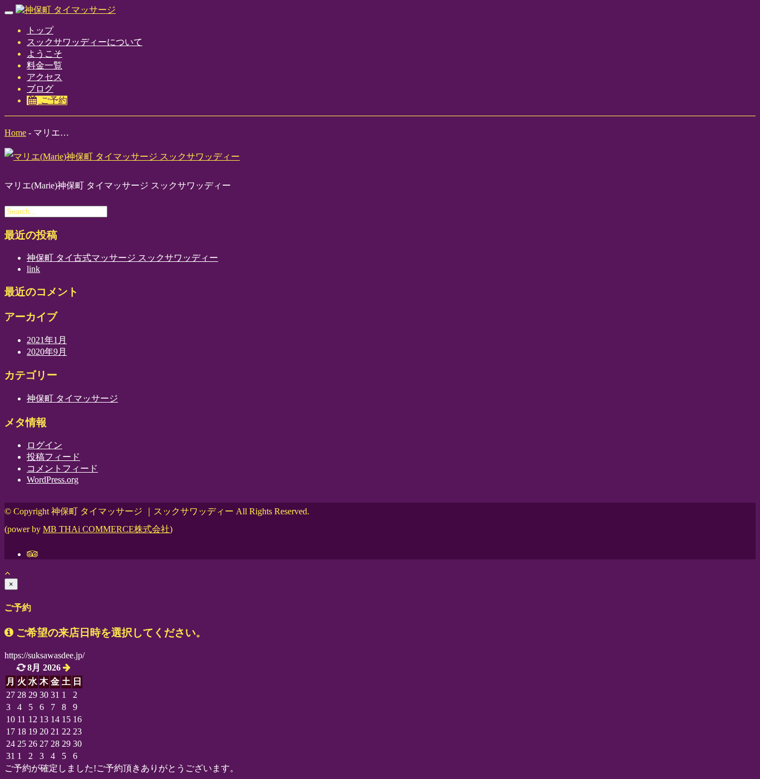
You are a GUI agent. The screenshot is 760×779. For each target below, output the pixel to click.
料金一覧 (44, 65)
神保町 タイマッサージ (72, 398)
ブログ (40, 88)
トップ (40, 30)
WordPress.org (52, 479)
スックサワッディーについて (84, 42)
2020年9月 (47, 351)
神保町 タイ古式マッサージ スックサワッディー (122, 257)
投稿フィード (53, 457)
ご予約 (52, 100)
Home (15, 132)
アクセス (44, 77)
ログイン (44, 445)
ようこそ (44, 53)
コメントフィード (62, 468)
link (33, 269)
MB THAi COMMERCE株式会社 (106, 529)
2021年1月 (47, 340)
